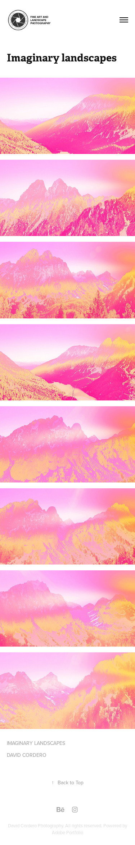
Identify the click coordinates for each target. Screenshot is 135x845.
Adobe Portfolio (67, 832)
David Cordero (23, 825)
